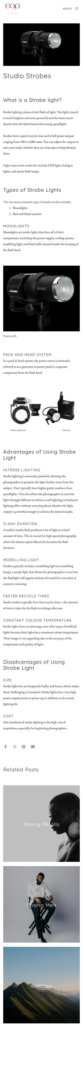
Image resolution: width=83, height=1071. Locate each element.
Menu (68, 8)
